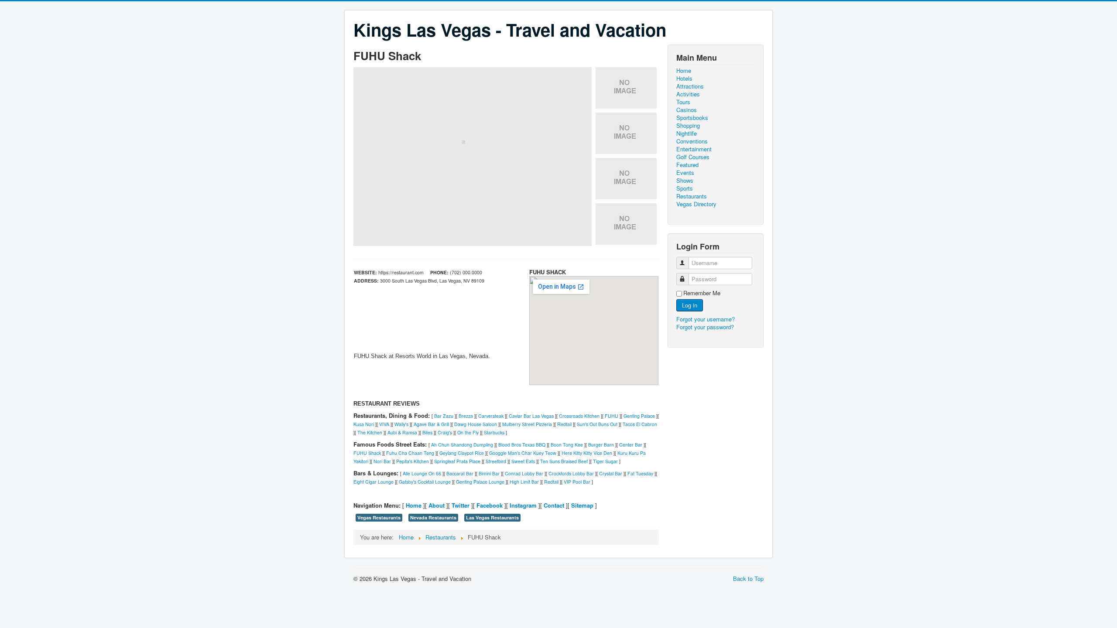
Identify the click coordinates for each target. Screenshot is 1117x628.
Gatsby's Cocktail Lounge (425, 481)
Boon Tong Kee (567, 444)
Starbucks (494, 432)
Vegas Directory (696, 204)
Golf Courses (692, 157)
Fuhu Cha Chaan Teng (410, 453)
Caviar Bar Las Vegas (531, 416)
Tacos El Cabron (640, 424)
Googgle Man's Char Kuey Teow (522, 453)
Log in (689, 305)
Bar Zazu (443, 416)
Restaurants (691, 196)
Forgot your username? (705, 319)
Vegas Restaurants (379, 517)
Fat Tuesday (640, 473)
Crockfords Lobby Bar (571, 473)
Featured (687, 165)
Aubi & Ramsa (402, 432)
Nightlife (686, 133)
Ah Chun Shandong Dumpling (462, 444)
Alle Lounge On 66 (422, 473)
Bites (427, 432)
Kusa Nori (363, 424)
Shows (684, 180)
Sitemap (582, 505)
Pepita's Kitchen (412, 461)
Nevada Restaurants (433, 517)
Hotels (684, 78)
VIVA (384, 424)
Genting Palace (639, 416)
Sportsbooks (692, 118)
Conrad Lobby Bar (524, 473)
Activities (688, 94)
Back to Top (748, 578)
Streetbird (496, 461)
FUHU (611, 416)
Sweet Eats (523, 461)
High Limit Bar (524, 481)
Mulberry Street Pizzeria (527, 424)
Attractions (690, 86)
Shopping (688, 126)
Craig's (445, 432)
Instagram (523, 505)
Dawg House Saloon (475, 424)
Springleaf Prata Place (457, 461)
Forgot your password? (705, 327)
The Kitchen (369, 432)
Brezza (466, 416)
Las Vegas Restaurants (492, 517)
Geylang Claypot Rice (461, 453)
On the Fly (468, 432)
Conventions (692, 141)
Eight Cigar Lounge (373, 481)
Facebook (489, 505)
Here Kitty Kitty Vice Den (587, 453)
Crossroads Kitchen (579, 416)
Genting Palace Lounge (480, 481)
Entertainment (694, 149)
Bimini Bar (489, 473)
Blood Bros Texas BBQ (521, 444)
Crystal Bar (610, 473)
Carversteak (491, 416)
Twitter (460, 505)
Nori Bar (382, 461)
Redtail (564, 424)
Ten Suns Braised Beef (564, 461)
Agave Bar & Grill (431, 424)
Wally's (401, 424)
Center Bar (630, 444)
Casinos (686, 110)
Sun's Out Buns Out (597, 424)
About (436, 505)
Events (685, 173)
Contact (554, 505)
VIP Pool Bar (577, 481)
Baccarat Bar (459, 473)
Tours (683, 102)
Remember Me (701, 293)
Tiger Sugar (605, 461)
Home (413, 505)
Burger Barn (601, 444)
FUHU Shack (367, 453)
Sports (684, 188)
